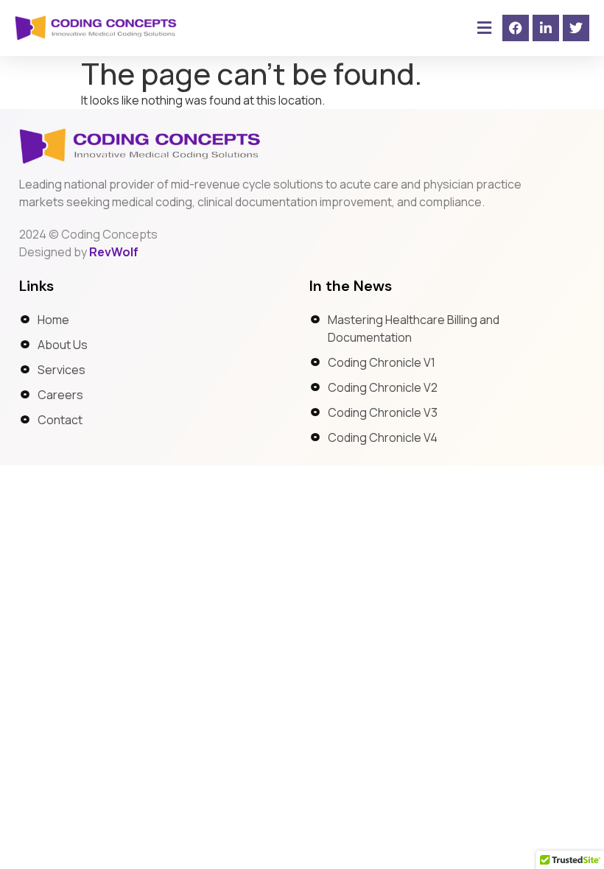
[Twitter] (576, 28)
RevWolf (113, 252)
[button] (484, 28)
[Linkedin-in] (546, 28)
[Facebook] (515, 28)
